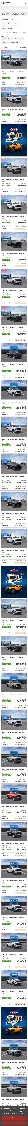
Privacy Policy (20, 1113)
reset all (10, 28)
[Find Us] (21, 3)
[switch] (25, 3)
